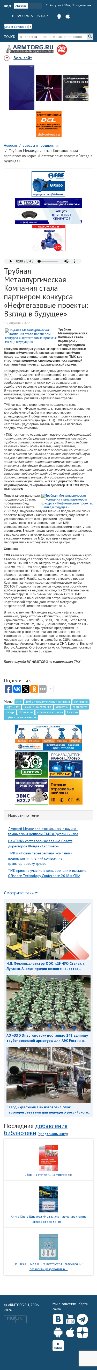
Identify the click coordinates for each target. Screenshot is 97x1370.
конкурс (9, 712)
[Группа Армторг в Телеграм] (82, 1318)
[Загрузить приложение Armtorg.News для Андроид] (58, 1331)
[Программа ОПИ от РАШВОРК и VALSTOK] (48, 237)
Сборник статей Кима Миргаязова (48, 1175)
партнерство (80, 707)
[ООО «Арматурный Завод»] (22, 87)
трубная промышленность (20, 717)
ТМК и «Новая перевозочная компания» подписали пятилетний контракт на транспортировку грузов (40, 858)
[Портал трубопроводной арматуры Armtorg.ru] (30, 49)
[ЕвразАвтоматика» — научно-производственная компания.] (31, 791)
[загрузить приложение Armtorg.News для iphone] (68, 16)
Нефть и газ (12, 707)
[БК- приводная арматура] (49, 124)
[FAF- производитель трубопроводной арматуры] (48, 183)
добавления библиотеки (36, 1129)
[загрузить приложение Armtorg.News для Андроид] (59, 16)
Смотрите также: (21, 893)
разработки (61, 707)
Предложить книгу (53, 1133)
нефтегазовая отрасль (50, 712)
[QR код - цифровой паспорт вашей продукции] (66, 791)
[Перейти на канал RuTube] (58, 1344)
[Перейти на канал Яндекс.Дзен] (82, 1331)
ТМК (18, 702)
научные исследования (37, 707)
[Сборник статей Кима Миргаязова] (48, 1157)
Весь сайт (22, 57)
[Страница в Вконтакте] (58, 1318)
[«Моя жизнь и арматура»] (48, 1199)
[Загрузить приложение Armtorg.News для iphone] (70, 1331)
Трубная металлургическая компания (48, 702)
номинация (81, 702)
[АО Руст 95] (31, 764)
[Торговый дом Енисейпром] (48, 737)
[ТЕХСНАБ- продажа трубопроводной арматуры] (48, 210)
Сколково (72, 712)
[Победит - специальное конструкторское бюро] (75, 88)
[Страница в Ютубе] (70, 1318)
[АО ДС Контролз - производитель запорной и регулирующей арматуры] (49, 88)
